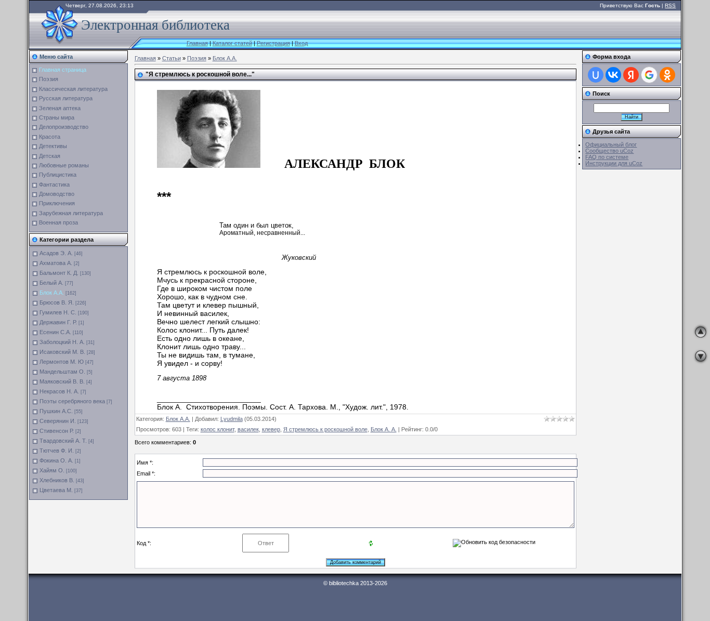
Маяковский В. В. (62, 381)
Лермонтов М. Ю (62, 362)
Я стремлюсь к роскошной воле (325, 429)
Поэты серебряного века (72, 401)
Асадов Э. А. (56, 253)
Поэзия (196, 58)
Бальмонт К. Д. (59, 273)
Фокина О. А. (56, 460)
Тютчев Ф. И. (57, 450)
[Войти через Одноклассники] (667, 75)
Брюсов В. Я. (57, 302)
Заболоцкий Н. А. (62, 342)
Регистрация (273, 43)
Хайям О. (52, 470)
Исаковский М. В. (62, 352)
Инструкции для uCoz (613, 163)
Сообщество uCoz (609, 151)
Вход (301, 43)
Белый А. (51, 283)
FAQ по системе (606, 157)
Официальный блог (611, 144)
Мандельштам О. (62, 371)
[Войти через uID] (595, 75)
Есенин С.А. (55, 332)
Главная (197, 43)
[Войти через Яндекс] (631, 75)
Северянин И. (58, 421)
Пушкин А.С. (56, 411)
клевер (271, 429)
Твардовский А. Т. (63, 441)
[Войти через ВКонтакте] (613, 75)
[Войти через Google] (649, 75)
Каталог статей (232, 43)
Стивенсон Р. (57, 431)
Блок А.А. (52, 292)
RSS (670, 5)
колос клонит (217, 429)
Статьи (171, 58)
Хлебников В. (57, 480)
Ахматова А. (56, 263)
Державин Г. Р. (58, 322)
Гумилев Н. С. (58, 312)
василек (248, 429)
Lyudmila (231, 419)
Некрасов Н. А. (59, 391)
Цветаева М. (56, 490)
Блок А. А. (384, 429)
